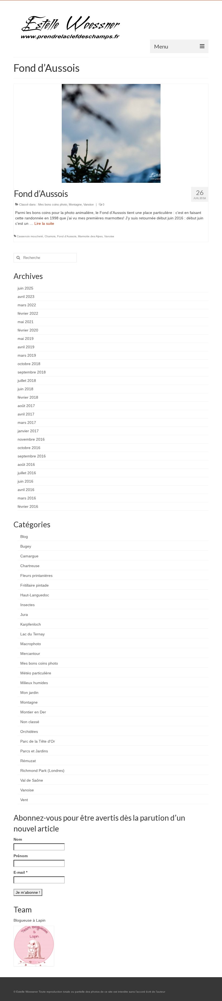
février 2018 (28, 397)
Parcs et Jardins (34, 751)
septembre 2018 (32, 372)
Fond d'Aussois (66, 236)
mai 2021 (26, 322)
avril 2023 (26, 296)
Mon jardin (29, 692)
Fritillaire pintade (34, 585)
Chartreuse (30, 566)
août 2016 (26, 464)
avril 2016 (26, 489)
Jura (24, 614)
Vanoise (88, 204)
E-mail (20, 872)
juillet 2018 (27, 380)
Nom (18, 839)
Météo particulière (35, 673)
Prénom (21, 856)
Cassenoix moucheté (30, 236)
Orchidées (29, 731)
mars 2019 (27, 355)
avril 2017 (26, 414)
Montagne (75, 204)
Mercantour (30, 653)
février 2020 (28, 330)
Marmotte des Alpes (90, 236)
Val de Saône (31, 780)
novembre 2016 (31, 439)
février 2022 (28, 313)
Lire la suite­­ (44, 223)
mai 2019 (26, 338)
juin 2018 (25, 389)
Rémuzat (28, 761)
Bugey (25, 546)
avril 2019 (26, 347)
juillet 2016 (27, 473)
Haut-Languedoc (34, 595)
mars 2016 (27, 498)
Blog (24, 536)
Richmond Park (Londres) (42, 770)
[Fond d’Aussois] (111, 133)
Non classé (29, 722)
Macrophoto (30, 644)
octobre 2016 (29, 448)
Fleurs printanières (36, 575)
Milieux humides (34, 683)
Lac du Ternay (32, 634)
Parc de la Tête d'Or (37, 741)
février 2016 (28, 506)
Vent (24, 800)
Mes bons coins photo (52, 204)
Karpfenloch (30, 624)
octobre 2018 (29, 364)
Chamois (50, 236)
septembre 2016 (32, 456)
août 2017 (26, 406)
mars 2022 (27, 305)
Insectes (27, 605)
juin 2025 (25, 288)
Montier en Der (33, 712)
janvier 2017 (28, 431)
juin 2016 (25, 481)
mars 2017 (27, 422)
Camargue (29, 556)
